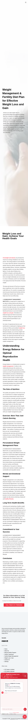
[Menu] (25, 2)
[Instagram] (4, 641)
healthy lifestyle (9, 499)
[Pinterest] (6, 641)
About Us (6, 650)
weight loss (22, 328)
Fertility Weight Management (11, 656)
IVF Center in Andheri (9, 669)
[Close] (25, 676)
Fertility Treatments (9, 654)
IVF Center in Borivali (9, 671)
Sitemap (6, 661)
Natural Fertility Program (10, 652)
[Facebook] (2, 641)
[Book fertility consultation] (25, 717)
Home (5, 649)
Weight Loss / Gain (9, 658)
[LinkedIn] (7, 641)
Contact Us (7, 659)
